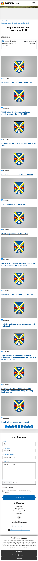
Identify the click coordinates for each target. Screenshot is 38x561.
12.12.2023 (6, 171)
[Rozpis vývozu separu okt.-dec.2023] (19, 406)
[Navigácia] (33, 3)
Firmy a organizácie (19, 511)
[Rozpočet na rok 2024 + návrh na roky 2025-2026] (19, 127)
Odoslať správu (19, 497)
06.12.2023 (6, 200)
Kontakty (19, 513)
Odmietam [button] (19, 558)
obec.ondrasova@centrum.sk (20, 530)
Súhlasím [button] (19, 551)
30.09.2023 (6, 320)
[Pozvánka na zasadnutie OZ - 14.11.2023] (19, 278)
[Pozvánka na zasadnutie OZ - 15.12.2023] (19, 158)
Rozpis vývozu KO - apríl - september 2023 (15, 23)
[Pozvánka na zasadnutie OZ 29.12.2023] (19, 66)
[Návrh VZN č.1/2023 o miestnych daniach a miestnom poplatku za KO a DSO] (19, 247)
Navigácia (5, 3)
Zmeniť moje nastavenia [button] (19, 555)
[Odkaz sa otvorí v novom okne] (19, 517)
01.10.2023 (6, 351)
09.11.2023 (6, 290)
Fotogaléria (19, 509)
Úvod (5, 21)
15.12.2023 (6, 108)
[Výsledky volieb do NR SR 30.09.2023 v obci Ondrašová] (19, 308)
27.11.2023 (6, 229)
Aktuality (19, 507)
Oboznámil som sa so (18, 491)
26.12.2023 (6, 78)
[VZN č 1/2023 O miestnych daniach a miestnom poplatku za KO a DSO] (19, 96)
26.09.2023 (6, 384)
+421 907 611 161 (20, 526)
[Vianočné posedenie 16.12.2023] (19, 188)
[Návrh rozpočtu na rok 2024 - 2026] (19, 217)
